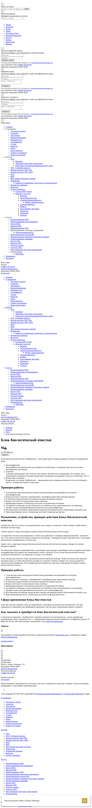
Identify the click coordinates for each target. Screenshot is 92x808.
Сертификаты (16, 142)
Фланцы (23, 196)
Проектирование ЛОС (20, 228)
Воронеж (9, 27)
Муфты (23, 207)
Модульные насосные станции (23, 179)
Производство (16, 140)
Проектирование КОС (24, 232)
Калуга (9, 38)
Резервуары (15, 181)
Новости (14, 146)
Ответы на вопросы (19, 153)
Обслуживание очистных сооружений (26, 250)
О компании (11, 279)
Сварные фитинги (27, 204)
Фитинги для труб (22, 194)
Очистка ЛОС (16, 248)
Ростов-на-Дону (12, 33)
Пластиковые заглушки (29, 209)
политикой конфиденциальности (42, 63)
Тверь (8, 31)
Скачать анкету (7, 641)
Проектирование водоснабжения (24, 222)
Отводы (23, 215)
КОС (13, 174)
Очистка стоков (17, 245)
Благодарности (17, 151)
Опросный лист (61, 635)
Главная (9, 127)
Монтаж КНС (16, 226)
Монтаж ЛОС (16, 243)
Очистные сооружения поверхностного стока (34, 166)
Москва (9, 44)
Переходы (24, 211)
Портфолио (10, 256)
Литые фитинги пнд (28, 198)
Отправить (6, 86)
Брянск (9, 40)
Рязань (8, 25)
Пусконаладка (16, 402)
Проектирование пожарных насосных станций (30, 237)
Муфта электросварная (34, 202)
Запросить (5, 111)
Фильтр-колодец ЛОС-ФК (21, 170)
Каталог (9, 307)
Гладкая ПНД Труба (23, 192)
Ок (84, 800)
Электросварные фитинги (30, 200)
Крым (8, 29)
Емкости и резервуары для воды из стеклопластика (36, 183)
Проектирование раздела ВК (22, 235)
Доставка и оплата (18, 131)
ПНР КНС (19, 254)
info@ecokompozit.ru (9, 269)
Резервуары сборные (19, 185)
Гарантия (14, 133)
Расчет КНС (15, 224)
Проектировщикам (18, 138)
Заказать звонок (8, 60)
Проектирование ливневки (22, 239)
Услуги (9, 368)
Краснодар (10, 42)
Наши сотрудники (18, 155)
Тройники (24, 213)
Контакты (10, 258)
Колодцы (14, 187)
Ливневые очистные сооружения (28, 163)
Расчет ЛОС (15, 241)
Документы (15, 135)
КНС (13, 176)
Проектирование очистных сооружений (27, 381)
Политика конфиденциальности (49, 694)
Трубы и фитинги (18, 189)
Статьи (13, 144)
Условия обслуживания (73, 694)
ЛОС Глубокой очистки (20, 168)
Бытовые (19, 161)
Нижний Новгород (13, 35)
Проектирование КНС (20, 220)
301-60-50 (25, 65)
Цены (13, 148)
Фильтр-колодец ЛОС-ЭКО (22, 172)
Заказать (5, 455)
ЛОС (13, 159)
